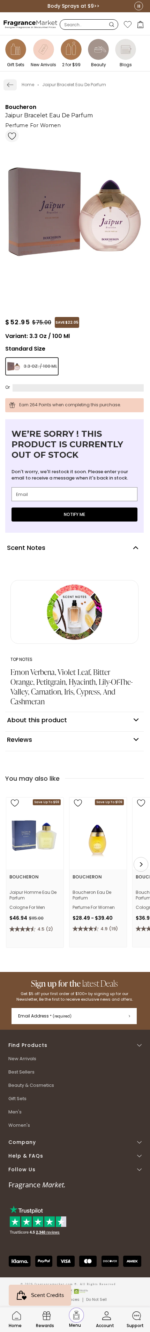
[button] (141, 24)
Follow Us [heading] (22, 1169)
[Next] (141, 864)
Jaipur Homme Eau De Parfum (33, 895)
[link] (10, 84)
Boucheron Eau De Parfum (92, 895)
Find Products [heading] (27, 1045)
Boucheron (20, 107)
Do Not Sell (96, 1299)
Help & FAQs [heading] (25, 1156)
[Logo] (30, 24)
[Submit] (129, 1016)
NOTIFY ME (74, 514)
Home (28, 85)
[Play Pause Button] (138, 6)
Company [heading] (22, 1142)
